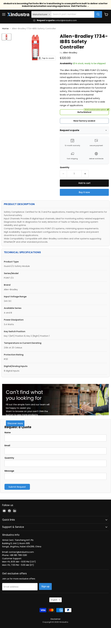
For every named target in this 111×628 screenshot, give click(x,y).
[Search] (98, 14)
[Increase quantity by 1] (85, 173)
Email (7, 445)
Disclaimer (56, 619)
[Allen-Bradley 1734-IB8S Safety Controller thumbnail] (6, 37)
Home (5, 28)
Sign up (45, 586)
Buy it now (84, 192)
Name (7, 432)
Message (9, 471)
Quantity (64, 167)
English (54, 599)
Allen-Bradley (70, 52)
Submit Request (17, 486)
